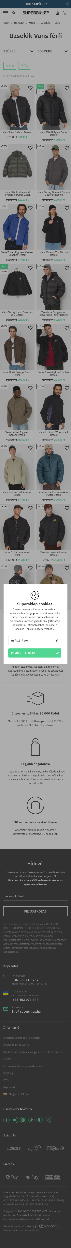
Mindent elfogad (23, 653)
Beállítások (20, 640)
